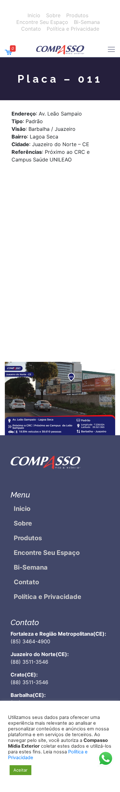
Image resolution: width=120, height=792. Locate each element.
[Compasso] (60, 49)
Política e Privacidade (73, 29)
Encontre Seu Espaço (42, 22)
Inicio (34, 15)
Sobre (53, 15)
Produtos (77, 15)
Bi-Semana (87, 22)
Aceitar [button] (20, 770)
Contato (31, 29)
